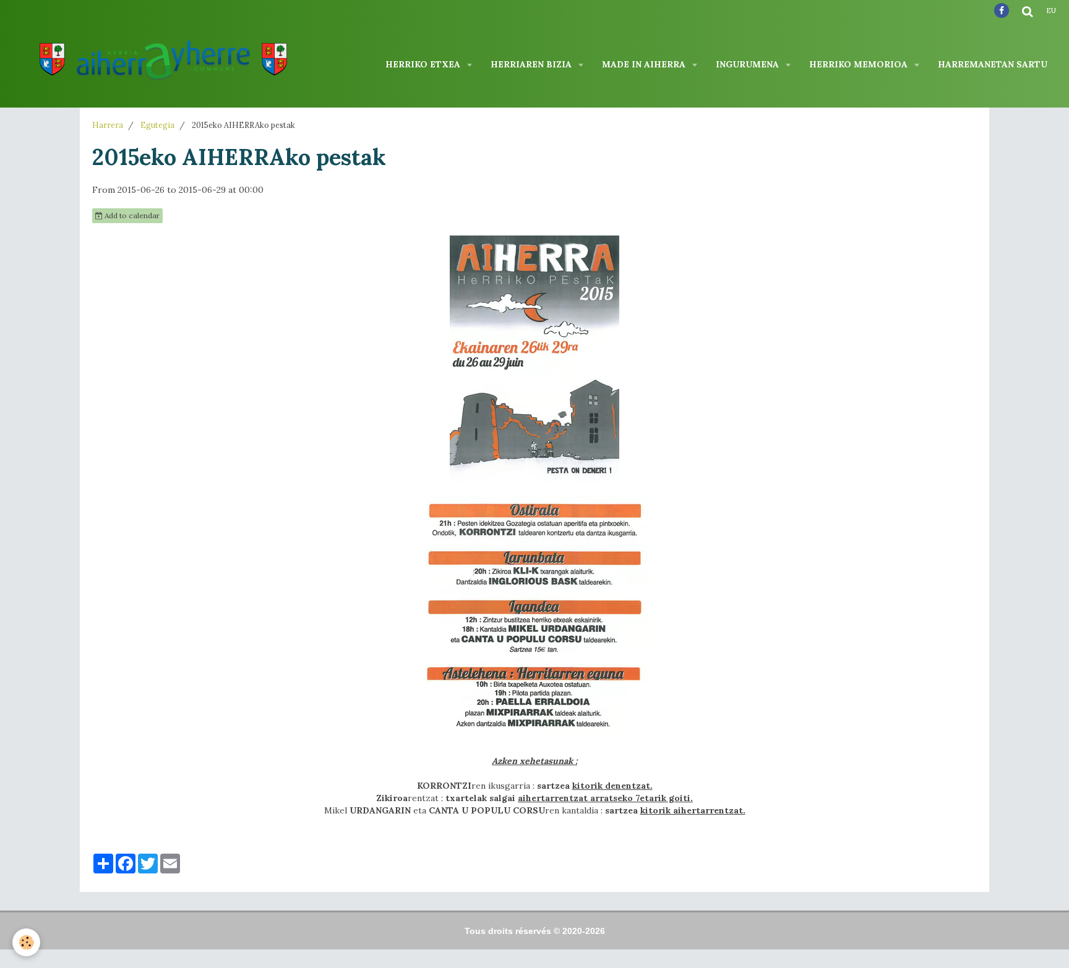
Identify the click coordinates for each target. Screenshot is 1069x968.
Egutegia (157, 125)
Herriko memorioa (859, 64)
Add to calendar (131, 215)
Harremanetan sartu (992, 64)
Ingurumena (748, 64)
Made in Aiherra (645, 64)
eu (1051, 10)
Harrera (107, 125)
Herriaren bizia (532, 64)
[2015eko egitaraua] (534, 617)
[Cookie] (26, 942)
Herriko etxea (424, 64)
